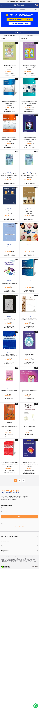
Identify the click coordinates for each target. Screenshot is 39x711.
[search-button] (36, 10)
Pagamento (5, 551)
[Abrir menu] (2, 5)
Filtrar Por (20, 32)
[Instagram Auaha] (19, 527)
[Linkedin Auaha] (23, 527)
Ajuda (3, 546)
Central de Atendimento (9, 536)
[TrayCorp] (36, 566)
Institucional (5, 541)
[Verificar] (5, 567)
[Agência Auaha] (33, 566)
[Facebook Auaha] (15, 527)
